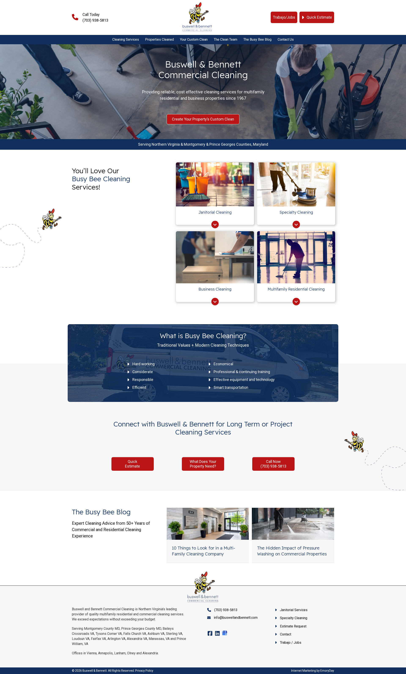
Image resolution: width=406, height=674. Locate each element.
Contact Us (286, 39)
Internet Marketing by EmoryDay (312, 670)
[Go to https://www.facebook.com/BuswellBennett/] (210, 634)
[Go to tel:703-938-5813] (113, 17)
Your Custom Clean (194, 39)
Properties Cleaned (159, 39)
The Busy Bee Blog (257, 39)
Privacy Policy (144, 670)
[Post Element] (208, 535)
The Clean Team (225, 39)
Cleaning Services (125, 39)
